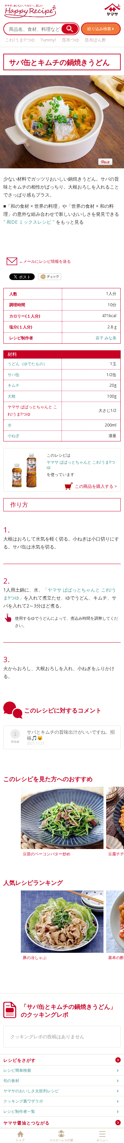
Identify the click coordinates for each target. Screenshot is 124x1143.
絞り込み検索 (99, 28)
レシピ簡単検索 (17, 1070)
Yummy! (48, 39)
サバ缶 (14, 374)
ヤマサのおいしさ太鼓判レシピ (31, 1091)
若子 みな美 (106, 338)
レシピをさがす (19, 1060)
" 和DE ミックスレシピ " (29, 222)
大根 (12, 396)
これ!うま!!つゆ (20, 39)
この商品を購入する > (96, 486)
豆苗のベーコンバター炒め (46, 854)
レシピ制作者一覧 (19, 1111)
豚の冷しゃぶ (35, 957)
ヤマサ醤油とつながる (26, 1123)
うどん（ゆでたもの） (27, 364)
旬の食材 (11, 1080)
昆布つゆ (70, 39)
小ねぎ (14, 435)
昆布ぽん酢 (95, 39)
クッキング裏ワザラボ (23, 1101)
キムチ (14, 385)
